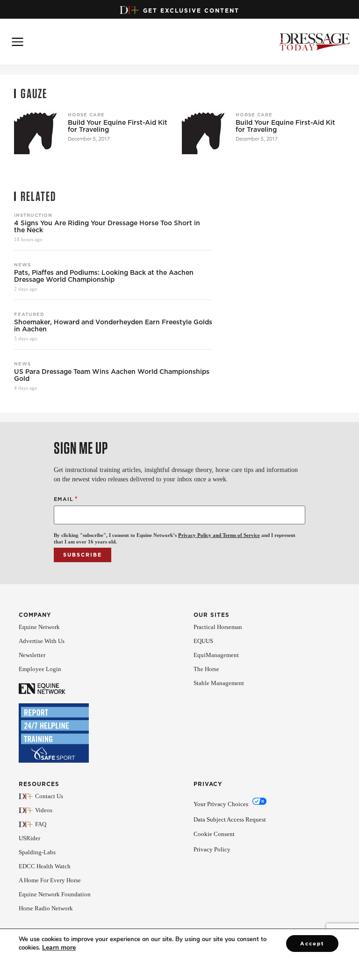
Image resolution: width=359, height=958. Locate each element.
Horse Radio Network (46, 908)
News (22, 264)
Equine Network (39, 626)
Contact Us (49, 796)
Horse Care (86, 114)
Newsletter (32, 654)
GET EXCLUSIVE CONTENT (191, 10)
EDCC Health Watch (45, 866)
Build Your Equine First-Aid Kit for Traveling (117, 126)
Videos (43, 810)
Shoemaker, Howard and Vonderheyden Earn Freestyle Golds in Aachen (113, 326)
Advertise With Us (42, 640)
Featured (29, 314)
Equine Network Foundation (55, 894)
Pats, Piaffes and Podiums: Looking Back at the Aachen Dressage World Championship (104, 276)
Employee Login (40, 668)
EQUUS (203, 640)
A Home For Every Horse (50, 880)
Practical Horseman (218, 626)
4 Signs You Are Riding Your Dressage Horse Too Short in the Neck (107, 227)
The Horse (206, 668)
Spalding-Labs (37, 852)
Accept (312, 943)
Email (66, 499)
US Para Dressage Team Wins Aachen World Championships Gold (111, 375)
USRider (29, 838)
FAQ (40, 824)
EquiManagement (216, 654)
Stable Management (219, 682)
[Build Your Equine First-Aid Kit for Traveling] (37, 130)
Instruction (33, 215)
